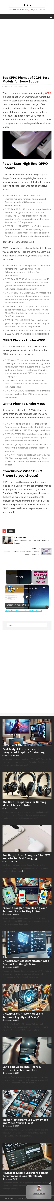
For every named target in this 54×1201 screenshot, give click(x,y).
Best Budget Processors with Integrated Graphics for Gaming (24, 750)
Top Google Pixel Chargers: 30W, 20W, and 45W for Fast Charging (26, 856)
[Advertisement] (27, 46)
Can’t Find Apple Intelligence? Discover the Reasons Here (22, 1068)
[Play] (44, 576)
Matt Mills (23, 86)
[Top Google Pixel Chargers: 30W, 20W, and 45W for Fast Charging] (27, 851)
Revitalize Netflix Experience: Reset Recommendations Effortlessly (25, 1174)
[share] (43, 587)
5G (13, 497)
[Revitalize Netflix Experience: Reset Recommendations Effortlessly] (27, 1168)
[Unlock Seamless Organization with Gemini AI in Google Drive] (27, 957)
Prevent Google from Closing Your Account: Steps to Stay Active (25, 909)
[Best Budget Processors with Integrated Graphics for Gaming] (27, 745)
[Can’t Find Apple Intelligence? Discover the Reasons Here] (27, 1062)
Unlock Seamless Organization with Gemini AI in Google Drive (26, 962)
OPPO (48, 93)
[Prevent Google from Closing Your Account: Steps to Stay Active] (27, 904)
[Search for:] (27, 625)
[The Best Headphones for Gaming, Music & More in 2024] (27, 798)
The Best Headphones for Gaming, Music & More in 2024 (25, 803)
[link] (9, 588)
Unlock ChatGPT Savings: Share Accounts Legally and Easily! (23, 1015)
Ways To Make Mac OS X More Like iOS (26, 588)
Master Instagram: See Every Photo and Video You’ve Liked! (25, 1121)
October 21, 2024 (11, 86)
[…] (23, 871)
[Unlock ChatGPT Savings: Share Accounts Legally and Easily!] (27, 1010)
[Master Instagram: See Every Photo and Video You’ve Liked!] (27, 1116)
